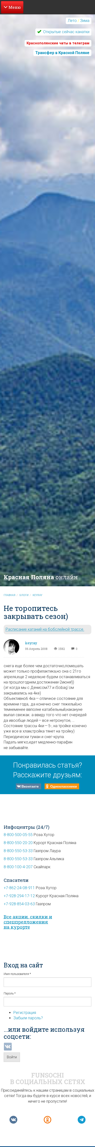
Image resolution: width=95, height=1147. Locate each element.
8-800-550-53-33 (18, 850)
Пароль (10, 993)
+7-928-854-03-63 (19, 904)
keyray (37, 595)
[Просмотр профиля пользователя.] (11, 647)
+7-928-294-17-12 (19, 896)
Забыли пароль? (28, 1018)
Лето (72, 20)
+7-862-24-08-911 (19, 888)
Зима (84, 20)
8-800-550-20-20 (18, 842)
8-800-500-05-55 (18, 834)
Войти (12, 1057)
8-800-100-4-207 (18, 867)
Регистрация (24, 1012)
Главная (9, 595)
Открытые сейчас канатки (65, 31)
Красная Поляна (41, 577)
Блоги (23, 595)
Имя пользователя (17, 974)
